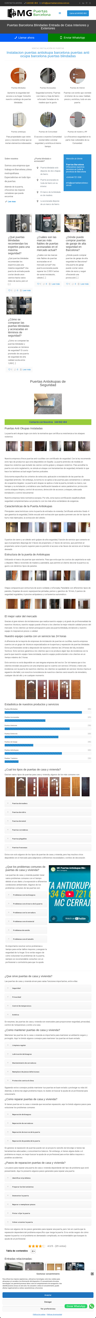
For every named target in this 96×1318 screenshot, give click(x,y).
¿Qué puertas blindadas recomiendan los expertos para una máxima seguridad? (19, 245)
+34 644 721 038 (73, 177)
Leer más (27, 290)
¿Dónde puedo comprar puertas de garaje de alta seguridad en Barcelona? (76, 244)
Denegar (48, 1302)
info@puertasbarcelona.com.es (55, 3)
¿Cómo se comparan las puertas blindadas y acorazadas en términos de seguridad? (18, 327)
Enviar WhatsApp (74, 37)
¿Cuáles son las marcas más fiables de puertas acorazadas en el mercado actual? (47, 244)
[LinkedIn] (83, 3)
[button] (92, 1274)
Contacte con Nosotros (41, 422)
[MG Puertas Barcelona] (29, 13)
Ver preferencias (48, 1309)
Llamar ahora (26, 37)
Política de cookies (39, 1314)
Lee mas (12, 201)
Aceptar (48, 1295)
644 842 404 (32, 3)
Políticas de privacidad (54, 1314)
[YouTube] (80, 3)
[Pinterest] (86, 3)
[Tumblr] (90, 3)
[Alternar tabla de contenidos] (32, 1251)
